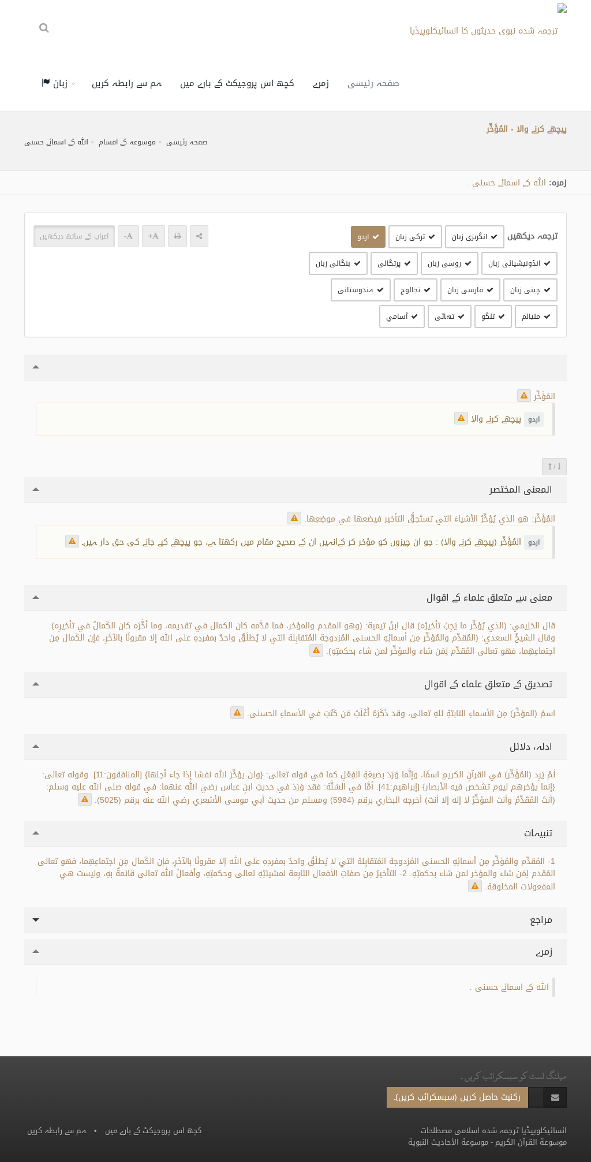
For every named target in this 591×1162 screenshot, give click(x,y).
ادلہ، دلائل (532, 746)
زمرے (321, 83)
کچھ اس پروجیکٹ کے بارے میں (237, 83)
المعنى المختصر (522, 489)
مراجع (542, 920)
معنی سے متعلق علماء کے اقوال (491, 597)
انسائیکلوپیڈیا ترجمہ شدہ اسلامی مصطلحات (494, 1130)
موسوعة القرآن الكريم (531, 1142)
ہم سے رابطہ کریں (127, 83)
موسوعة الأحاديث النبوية (448, 1142)
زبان (59, 83)
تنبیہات (539, 833)
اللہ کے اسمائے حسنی (56, 142)
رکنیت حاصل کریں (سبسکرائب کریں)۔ (457, 1097)
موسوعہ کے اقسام (127, 142)
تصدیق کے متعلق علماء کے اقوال (489, 684)
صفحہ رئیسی (373, 83)
